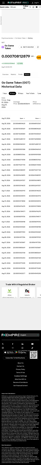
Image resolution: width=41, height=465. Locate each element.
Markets (13, 74)
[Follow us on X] (30, 7)
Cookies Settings (20, 376)
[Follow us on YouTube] (36, 7)
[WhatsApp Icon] (25, 348)
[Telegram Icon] (15, 348)
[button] (3, 2)
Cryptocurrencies (7, 38)
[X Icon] (6, 344)
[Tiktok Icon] (35, 348)
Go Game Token (20, 38)
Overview (5, 74)
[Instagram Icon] (6, 348)
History (27, 74)
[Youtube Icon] (35, 344)
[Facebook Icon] (15, 344)
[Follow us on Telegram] (40, 7)
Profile (20, 74)
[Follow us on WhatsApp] (33, 7)
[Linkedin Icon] (25, 344)
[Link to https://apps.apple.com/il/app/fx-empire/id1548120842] (8, 352)
